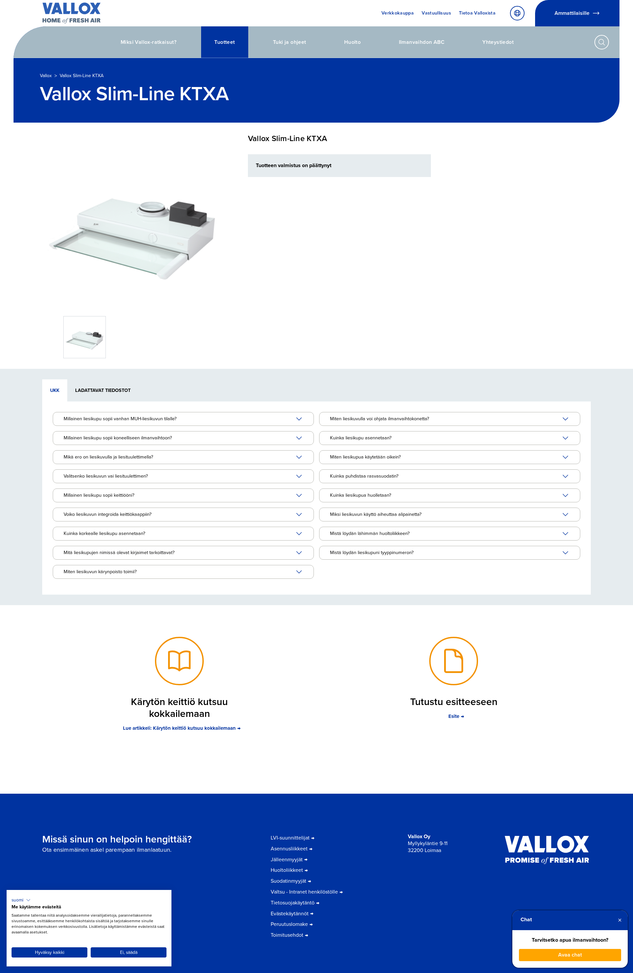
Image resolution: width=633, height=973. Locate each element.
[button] (21, 900)
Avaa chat (570, 954)
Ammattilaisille (572, 13)
